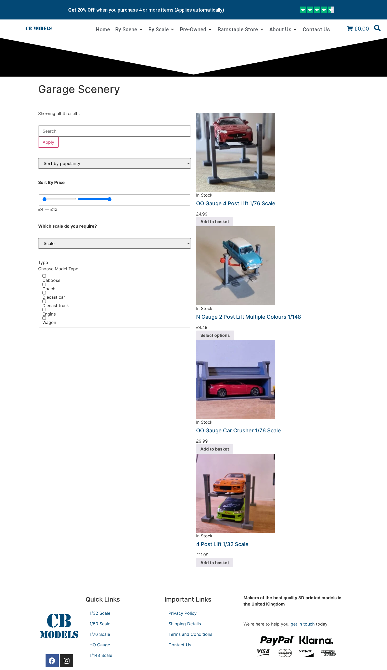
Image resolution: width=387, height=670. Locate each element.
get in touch (303, 624)
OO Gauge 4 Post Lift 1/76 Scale (235, 203)
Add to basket (214, 221)
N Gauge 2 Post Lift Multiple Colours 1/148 (248, 317)
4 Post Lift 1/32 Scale (222, 544)
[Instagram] (66, 660)
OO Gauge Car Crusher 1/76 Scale (238, 430)
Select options (215, 335)
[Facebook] (52, 660)
